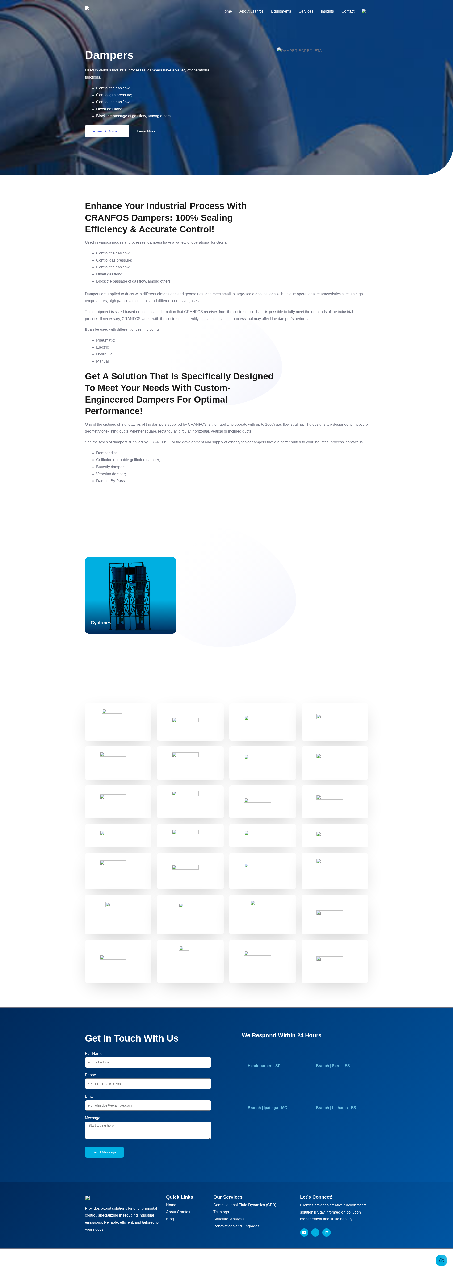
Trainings (221, 1212)
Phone (90, 1075)
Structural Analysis (228, 1219)
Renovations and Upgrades (236, 1226)
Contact (347, 11)
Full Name (93, 1053)
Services (306, 11)
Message (92, 1118)
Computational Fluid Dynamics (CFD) (244, 1205)
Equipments (281, 11)
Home (227, 11)
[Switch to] (364, 11)
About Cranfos (251, 11)
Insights (327, 11)
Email (90, 1096)
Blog (170, 1219)
